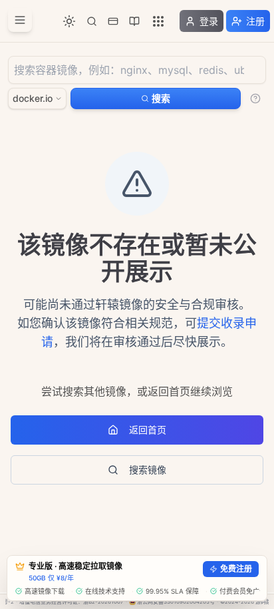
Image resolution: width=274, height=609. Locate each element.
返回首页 (147, 429)
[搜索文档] (91, 21)
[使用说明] (255, 98)
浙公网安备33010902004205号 (176, 601)
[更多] (158, 21)
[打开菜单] (20, 20)
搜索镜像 (147, 469)
